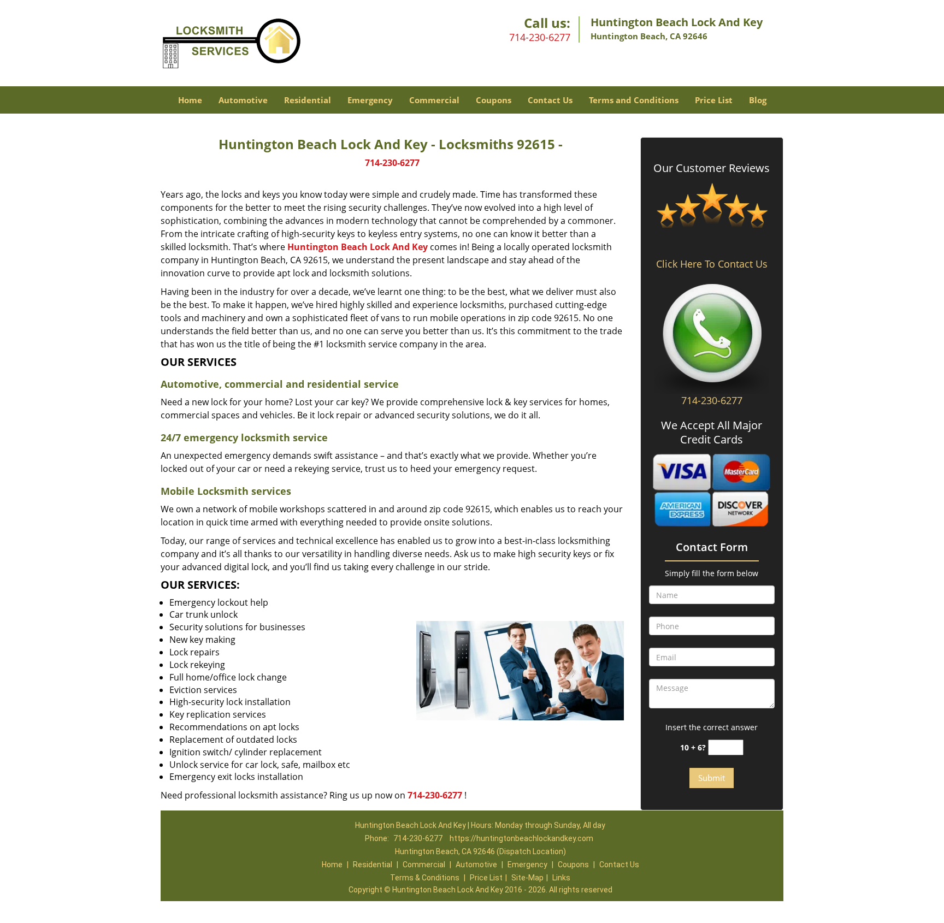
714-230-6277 (539, 37)
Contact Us (550, 99)
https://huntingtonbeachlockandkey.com (521, 838)
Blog (757, 99)
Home (190, 99)
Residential (307, 99)
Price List (714, 99)
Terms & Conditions (424, 877)
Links (561, 877)
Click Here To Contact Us (712, 263)
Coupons (493, 99)
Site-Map (527, 877)
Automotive (243, 99)
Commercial (434, 99)
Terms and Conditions (633, 99)
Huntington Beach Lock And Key (357, 247)
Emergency (370, 99)
